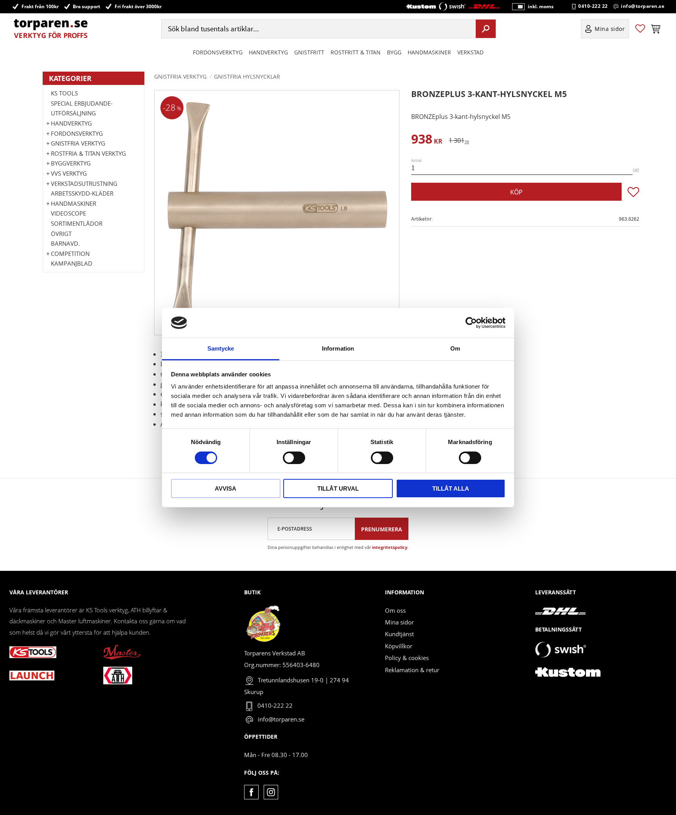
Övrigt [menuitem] (61, 233)
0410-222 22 (593, 6)
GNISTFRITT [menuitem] (309, 52)
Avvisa (225, 488)
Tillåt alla (450, 488)
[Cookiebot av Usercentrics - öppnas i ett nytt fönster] (471, 323)
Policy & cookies (407, 658)
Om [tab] (455, 348)
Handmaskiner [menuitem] (429, 52)
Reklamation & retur (412, 670)
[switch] (294, 458)
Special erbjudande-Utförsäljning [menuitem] (82, 108)
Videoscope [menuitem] (68, 213)
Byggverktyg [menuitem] (71, 163)
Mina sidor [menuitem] (610, 28)
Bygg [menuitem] (394, 52)
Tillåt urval (338, 488)
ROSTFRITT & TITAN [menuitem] (356, 52)
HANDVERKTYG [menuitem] (268, 52)
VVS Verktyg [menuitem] (69, 173)
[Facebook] (251, 792)
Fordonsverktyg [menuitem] (218, 52)
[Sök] (486, 29)
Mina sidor (399, 622)
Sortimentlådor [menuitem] (76, 223)
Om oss (395, 610)
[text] (426, 140)
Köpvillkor (398, 646)
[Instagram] (271, 792)
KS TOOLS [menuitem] (64, 93)
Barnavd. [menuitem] (65, 243)
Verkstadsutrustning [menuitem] (84, 183)
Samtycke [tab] (220, 348)
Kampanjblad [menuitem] (71, 263)
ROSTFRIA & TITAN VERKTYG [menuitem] (88, 153)
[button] (640, 29)
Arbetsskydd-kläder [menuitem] (82, 193)
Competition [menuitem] (70, 253)
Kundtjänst (399, 634)
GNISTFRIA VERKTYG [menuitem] (78, 143)
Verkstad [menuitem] (470, 52)
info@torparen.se (642, 6)
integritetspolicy (389, 547)
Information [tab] (338, 348)
